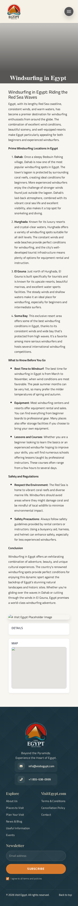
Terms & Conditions (53, 801)
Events (10, 835)
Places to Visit (15, 808)
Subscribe (36, 868)
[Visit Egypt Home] (14, 12)
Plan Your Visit (15, 814)
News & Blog (14, 821)
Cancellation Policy (53, 808)
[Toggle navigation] (68, 11)
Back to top (65, 895)
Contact (46, 814)
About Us (11, 801)
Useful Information (18, 828)
